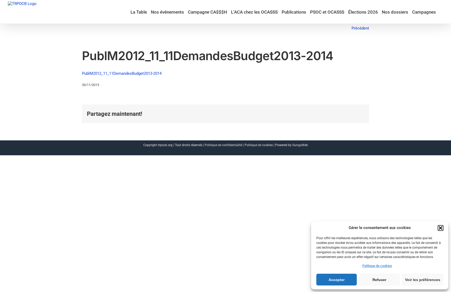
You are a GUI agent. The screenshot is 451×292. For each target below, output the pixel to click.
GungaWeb (300, 145)
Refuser (379, 280)
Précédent (360, 28)
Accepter (337, 280)
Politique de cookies (377, 266)
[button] (440, 228)
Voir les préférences (422, 280)
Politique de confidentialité (223, 145)
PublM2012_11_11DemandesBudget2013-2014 (122, 73)
